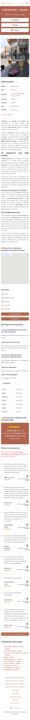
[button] (23, 3)
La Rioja (22, 14)
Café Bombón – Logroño (11, 670)
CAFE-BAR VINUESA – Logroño (13, 651)
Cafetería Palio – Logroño (12, 667)
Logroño (17, 14)
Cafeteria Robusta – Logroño (13, 659)
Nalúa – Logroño (9, 657)
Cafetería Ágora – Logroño (12, 661)
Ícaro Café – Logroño (10, 665)
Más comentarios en (23, 479)
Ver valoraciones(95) (7, 114)
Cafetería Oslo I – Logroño (12, 663)
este (4, 350)
